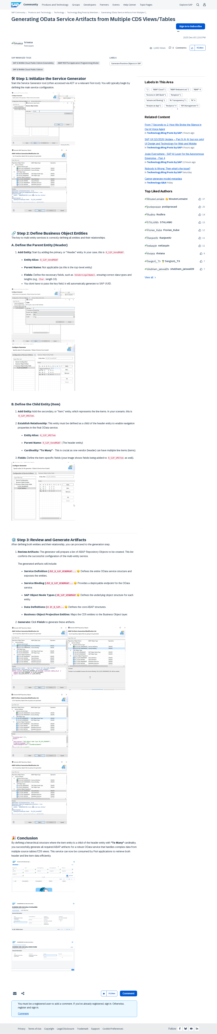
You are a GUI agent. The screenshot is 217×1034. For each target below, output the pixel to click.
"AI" (192, 100)
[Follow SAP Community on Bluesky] (185, 1028)
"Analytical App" (153, 106)
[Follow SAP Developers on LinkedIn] (197, 1028)
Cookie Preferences (113, 1028)
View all (149, 277)
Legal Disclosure (65, 1028)
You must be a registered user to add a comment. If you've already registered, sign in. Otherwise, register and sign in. (71, 1005)
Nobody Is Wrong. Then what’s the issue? (167, 168)
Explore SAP (186, 4)
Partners (104, 4)
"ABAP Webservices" (178, 89)
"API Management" (189, 106)
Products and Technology (55, 4)
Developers (90, 4)
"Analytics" (170, 106)
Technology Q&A (156, 182)
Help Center (129, 4)
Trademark (82, 1028)
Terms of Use (34, 1028)
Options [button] (177, 31)
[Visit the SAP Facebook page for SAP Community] (180, 1028)
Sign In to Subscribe (190, 26)
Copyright (49, 1028)
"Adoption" (175, 95)
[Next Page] (177, 109)
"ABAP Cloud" (158, 89)
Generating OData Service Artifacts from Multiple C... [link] (124, 13)
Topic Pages (146, 4)
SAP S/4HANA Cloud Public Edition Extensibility (33, 63)
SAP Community (18, 13)
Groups (76, 4)
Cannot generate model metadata (163, 178)
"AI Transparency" (177, 100)
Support (95, 1028)
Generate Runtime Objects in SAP (126, 63)
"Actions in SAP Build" (155, 95)
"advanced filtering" (154, 100)
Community (30, 4)
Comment (23, 1013)
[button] (192, 48)
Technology (59, 13)
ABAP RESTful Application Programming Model (78, 63)
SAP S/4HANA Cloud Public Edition (28, 69)
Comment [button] (128, 993)
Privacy (21, 1028)
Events (116, 4)
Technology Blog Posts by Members (82, 13)
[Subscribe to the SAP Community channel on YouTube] (191, 1028)
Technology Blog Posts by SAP (164, 133)
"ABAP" (196, 89)
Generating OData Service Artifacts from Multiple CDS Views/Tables (93, 19)
